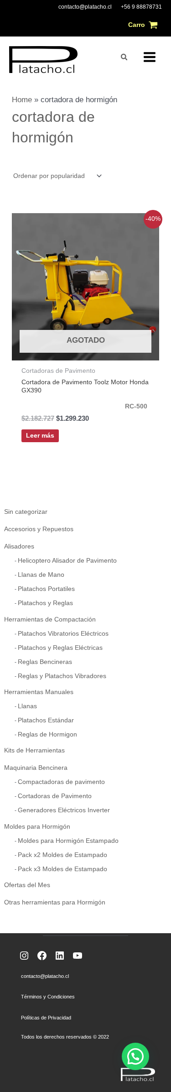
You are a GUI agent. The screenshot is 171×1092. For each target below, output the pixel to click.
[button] (124, 57)
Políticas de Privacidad (46, 1017)
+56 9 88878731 (141, 7)
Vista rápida (85, 351)
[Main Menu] (149, 57)
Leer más (40, 435)
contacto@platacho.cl (85, 7)
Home (22, 99)
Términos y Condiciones (48, 996)
